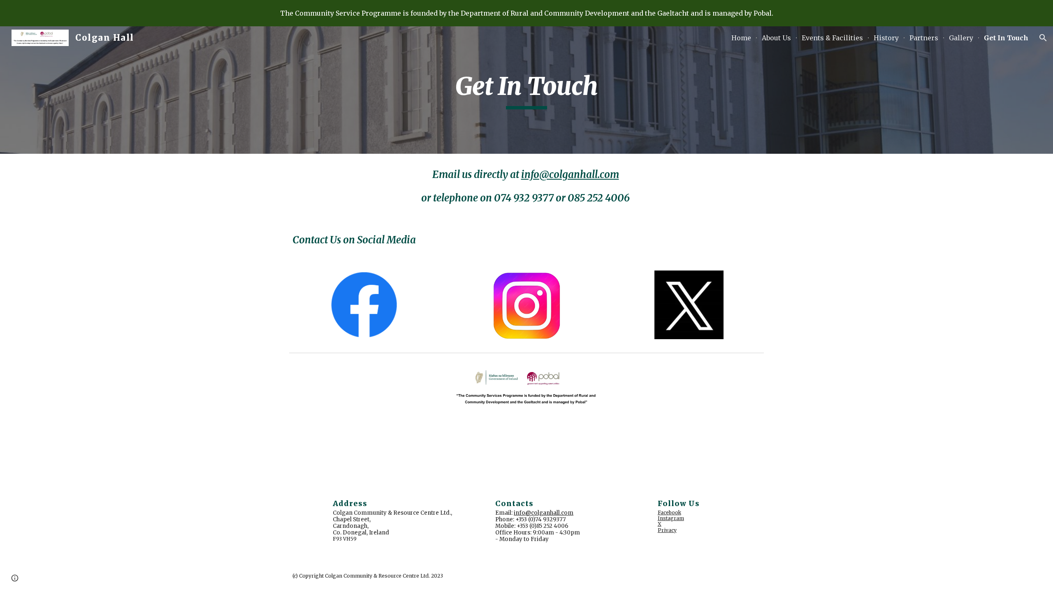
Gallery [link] (961, 38)
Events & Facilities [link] (832, 38)
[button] (1043, 38)
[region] (526, 13)
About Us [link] (776, 38)
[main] (526, 90)
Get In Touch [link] (1006, 38)
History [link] (886, 38)
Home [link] (741, 38)
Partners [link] (923, 38)
